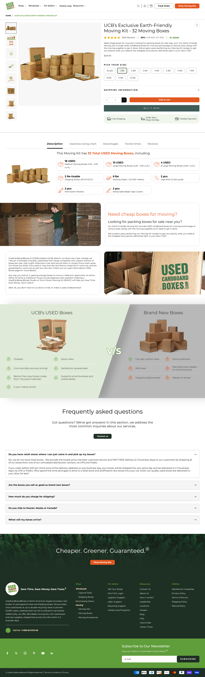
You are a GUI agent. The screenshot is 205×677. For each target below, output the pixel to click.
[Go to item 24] (11, 65)
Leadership (145, 601)
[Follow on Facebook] (7, 653)
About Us (144, 593)
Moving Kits (84, 609)
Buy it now (152, 108)
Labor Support (115, 601)
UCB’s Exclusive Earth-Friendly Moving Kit (36, 16)
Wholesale (33, 6)
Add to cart (164, 99)
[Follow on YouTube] (43, 653)
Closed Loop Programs (119, 610)
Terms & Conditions (52, 672)
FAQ (142, 618)
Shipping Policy (179, 601)
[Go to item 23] (11, 53)
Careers (143, 610)
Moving (79, 605)
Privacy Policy (179, 593)
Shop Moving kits (187, 6)
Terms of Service (180, 597)
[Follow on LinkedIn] (52, 653)
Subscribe (188, 659)
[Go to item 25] (11, 78)
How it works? (147, 597)
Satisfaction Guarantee (183, 589)
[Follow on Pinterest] (34, 653)
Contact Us (145, 589)
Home (8, 16)
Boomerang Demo (85, 601)
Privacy (65, 672)
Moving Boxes (85, 613)
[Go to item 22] (11, 40)
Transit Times (146, 627)
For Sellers (49, 6)
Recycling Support (117, 606)
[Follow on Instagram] (25, 653)
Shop (21, 6)
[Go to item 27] (11, 103)
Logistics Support (116, 597)
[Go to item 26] (11, 91)
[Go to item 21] (11, 28)
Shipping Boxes (86, 597)
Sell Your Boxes (115, 589)
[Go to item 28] (11, 116)
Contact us (102, 436)
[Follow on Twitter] (16, 653)
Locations (144, 606)
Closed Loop (65, 6)
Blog (142, 614)
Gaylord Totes (85, 593)
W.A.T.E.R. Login (115, 593)
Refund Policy (178, 606)
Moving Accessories (88, 617)
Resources (78, 6)
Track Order (164, 6)
